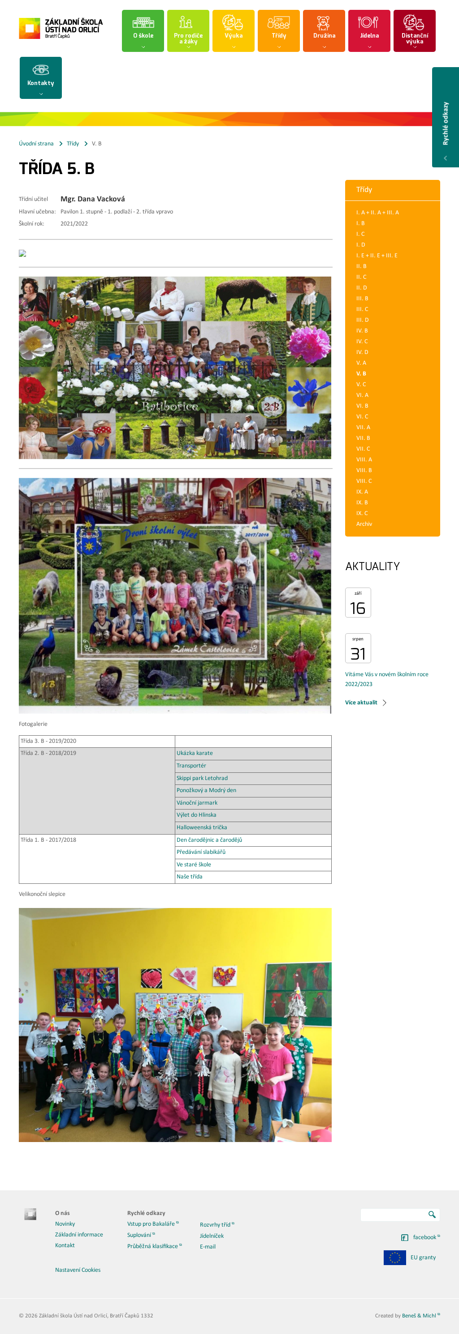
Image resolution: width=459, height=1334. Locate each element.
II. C (361, 277)
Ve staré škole (194, 864)
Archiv (364, 524)
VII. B (363, 438)
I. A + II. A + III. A (377, 212)
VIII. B (364, 470)
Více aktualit (361, 702)
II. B (361, 266)
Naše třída (190, 877)
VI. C (362, 416)
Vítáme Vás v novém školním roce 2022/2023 (387, 679)
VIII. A (364, 459)
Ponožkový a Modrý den (205, 790)
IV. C (362, 341)
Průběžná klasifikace (152, 1246)
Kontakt (65, 1245)
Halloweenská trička (202, 827)
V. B (361, 374)
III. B (362, 298)
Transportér (191, 766)
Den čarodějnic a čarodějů (209, 840)
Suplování (139, 1235)
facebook (424, 1237)
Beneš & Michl (419, 1316)
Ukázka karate (195, 753)
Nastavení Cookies (77, 1270)
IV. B (362, 331)
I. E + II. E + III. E (377, 255)
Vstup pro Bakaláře (151, 1224)
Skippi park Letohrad (202, 778)
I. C (360, 234)
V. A (361, 363)
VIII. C (364, 481)
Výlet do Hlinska (197, 815)
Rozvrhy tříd (215, 1225)
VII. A (363, 427)
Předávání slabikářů (202, 852)
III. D (362, 320)
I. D (360, 245)
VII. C (363, 449)
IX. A (362, 492)
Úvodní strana (36, 144)
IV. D (362, 352)
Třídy (73, 144)
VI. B (362, 406)
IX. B (362, 502)
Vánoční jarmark (197, 803)
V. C (361, 384)
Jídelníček (212, 1236)
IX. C (362, 513)
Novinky (65, 1224)
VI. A (362, 395)
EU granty (423, 1257)
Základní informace (79, 1235)
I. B (360, 223)
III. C (362, 309)
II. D (361, 288)
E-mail (208, 1247)
